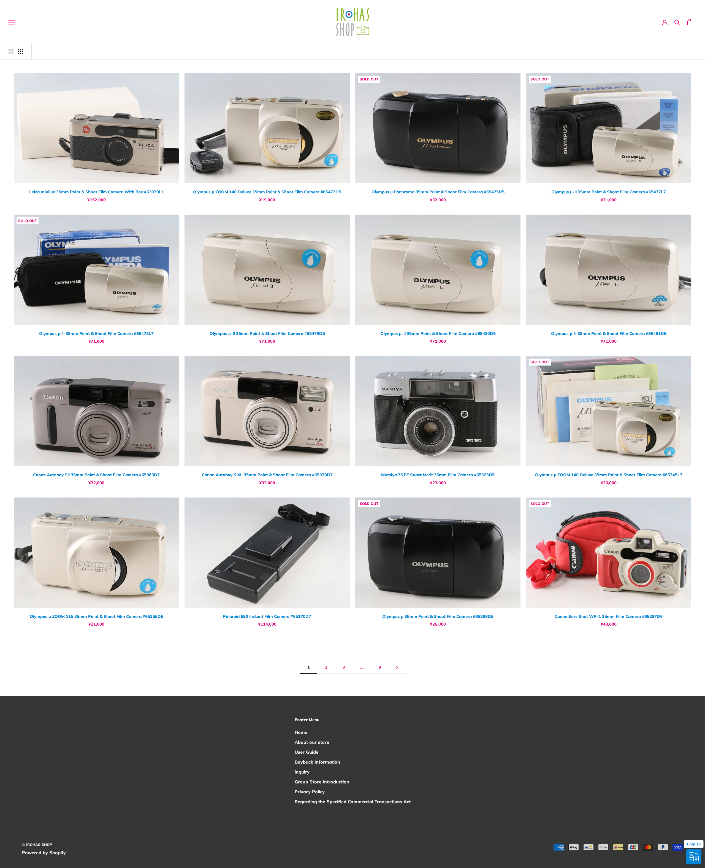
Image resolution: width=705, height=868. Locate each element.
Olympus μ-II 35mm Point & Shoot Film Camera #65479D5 (267, 333)
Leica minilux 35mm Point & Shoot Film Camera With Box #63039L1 (96, 191)
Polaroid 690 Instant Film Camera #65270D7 (267, 616)
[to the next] (397, 667)
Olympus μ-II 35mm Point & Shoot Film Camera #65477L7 (608, 191)
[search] (677, 22)
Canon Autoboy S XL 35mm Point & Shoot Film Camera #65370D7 (267, 474)
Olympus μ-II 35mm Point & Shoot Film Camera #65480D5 (438, 333)
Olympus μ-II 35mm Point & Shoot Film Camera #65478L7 (96, 333)
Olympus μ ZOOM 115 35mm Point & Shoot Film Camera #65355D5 (96, 616)
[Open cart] (689, 22)
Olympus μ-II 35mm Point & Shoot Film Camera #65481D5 (608, 333)
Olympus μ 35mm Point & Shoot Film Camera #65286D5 (438, 616)
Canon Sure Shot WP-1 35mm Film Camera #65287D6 (609, 616)
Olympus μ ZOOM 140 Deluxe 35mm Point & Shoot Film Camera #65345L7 (608, 474)
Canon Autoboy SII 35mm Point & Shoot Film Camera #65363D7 (96, 474)
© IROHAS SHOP (37, 844)
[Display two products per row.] (11, 51)
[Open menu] (11, 22)
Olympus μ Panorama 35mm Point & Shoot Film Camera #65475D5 (438, 191)
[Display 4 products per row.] (20, 51)
